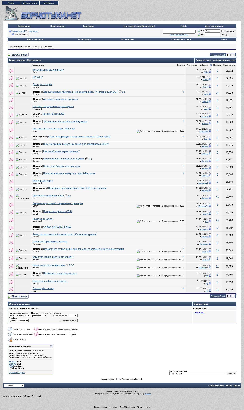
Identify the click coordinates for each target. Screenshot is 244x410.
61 (217, 266)
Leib (34, 198)
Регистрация (84, 39)
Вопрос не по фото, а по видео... (50, 281)
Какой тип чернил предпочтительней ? (53, 257)
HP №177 (38, 77)
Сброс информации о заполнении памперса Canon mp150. (79, 136)
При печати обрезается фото (48, 195)
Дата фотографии (42, 84)
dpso (206, 94)
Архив (229, 385)
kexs (35, 131)
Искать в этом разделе (224, 60)
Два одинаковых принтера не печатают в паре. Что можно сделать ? (80, 91)
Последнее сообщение (198, 65)
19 (217, 250)
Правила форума (35, 39)
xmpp (206, 109)
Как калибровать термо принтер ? (61, 151)
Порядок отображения (41, 313)
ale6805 (205, 124)
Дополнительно (30, 3)
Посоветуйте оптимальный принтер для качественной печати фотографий (83, 249)
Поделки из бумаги (43, 218)
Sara (35, 72)
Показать (57, 313)
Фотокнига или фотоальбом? (48, 69)
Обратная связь (216, 385)
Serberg (36, 94)
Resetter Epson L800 (53, 113)
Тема (34, 65)
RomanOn (37, 229)
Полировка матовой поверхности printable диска (69, 173)
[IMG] (11, 366)
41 (217, 196)
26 (217, 93)
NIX (34, 79)
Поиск (224, 39)
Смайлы (12, 364)
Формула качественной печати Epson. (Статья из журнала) (64, 234)
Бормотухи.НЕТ (19, 31)
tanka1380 (203, 131)
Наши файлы (24, 26)
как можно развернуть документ (60, 99)
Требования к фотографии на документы (65, 121)
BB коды (12, 362)
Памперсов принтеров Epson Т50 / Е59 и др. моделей (77, 188)
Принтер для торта (43, 180)
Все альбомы (127, 39)
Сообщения (49, 3)
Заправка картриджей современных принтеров (58, 203)
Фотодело (33, 31)
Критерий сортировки (18, 313)
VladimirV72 (203, 206)
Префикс (13, 318)
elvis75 (205, 87)
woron (35, 206)
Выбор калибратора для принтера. (62, 166)
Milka (206, 72)
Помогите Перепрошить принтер (50, 241)
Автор (41, 65)
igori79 (35, 214)
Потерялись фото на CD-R (57, 211)
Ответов (217, 65)
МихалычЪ (38, 109)
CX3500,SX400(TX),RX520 (57, 227)
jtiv (207, 276)
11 (217, 107)
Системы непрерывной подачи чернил (53, 106)
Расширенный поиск (179, 35)
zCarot (148, 394)
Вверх (237, 385)
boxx (35, 139)
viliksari (36, 101)
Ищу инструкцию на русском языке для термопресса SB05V (76, 144)
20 (217, 220)
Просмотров (229, 65)
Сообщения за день (181, 39)
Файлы (11, 3)
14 (217, 289)
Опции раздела (203, 60)
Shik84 (205, 79)
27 (217, 159)
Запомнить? (229, 31)
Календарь (88, 26)
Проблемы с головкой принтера (60, 273)
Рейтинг (181, 65)
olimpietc (36, 283)
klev (34, 291)
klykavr (36, 87)
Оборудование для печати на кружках (63, 158)
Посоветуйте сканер (43, 288)
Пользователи (57, 26)
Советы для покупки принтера (49, 265)
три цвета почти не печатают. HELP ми (54, 128)
